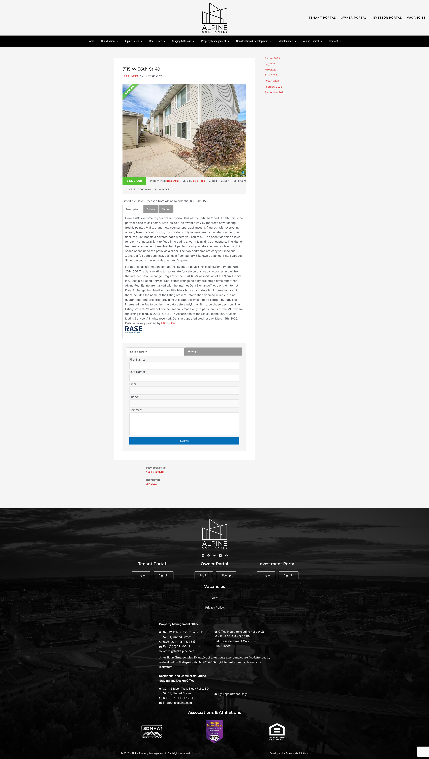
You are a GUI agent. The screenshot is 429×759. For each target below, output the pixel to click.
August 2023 (272, 58)
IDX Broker (168, 323)
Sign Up (192, 351)
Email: (133, 384)
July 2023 (271, 64)
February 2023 (273, 86)
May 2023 (271, 69)
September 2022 (275, 92)
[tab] (132, 209)
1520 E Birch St (156, 470)
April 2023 (271, 75)
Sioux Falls (199, 180)
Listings (135, 75)
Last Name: (137, 371)
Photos (166, 209)
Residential (172, 180)
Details (151, 209)
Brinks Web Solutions (297, 753)
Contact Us (335, 41)
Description (132, 209)
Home (90, 41)
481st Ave (153, 482)
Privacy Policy (214, 607)
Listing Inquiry (138, 351)
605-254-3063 (208, 662)
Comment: (136, 410)
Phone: (134, 397)
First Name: (137, 359)
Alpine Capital (311, 41)
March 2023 (272, 81)
